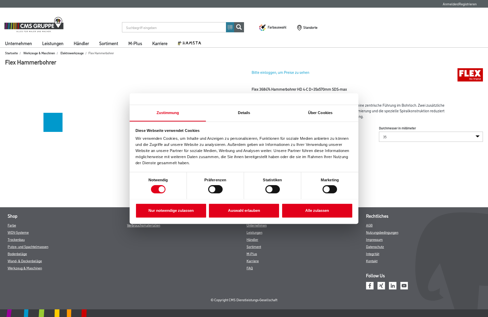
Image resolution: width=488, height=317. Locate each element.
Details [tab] (244, 113)
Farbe (12, 225)
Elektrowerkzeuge (72, 53)
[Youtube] (404, 285)
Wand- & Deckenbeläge (25, 260)
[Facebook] (370, 285)
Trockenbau (16, 239)
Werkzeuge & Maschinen (39, 53)
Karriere (159, 43)
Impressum (374, 239)
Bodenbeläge (17, 253)
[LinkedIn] (392, 285)
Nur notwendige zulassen (171, 210)
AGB (369, 225)
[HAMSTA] (191, 43)
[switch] (217, 189)
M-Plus (135, 43)
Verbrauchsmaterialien (143, 225)
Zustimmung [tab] (168, 113)
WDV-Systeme (18, 232)
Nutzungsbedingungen (382, 232)
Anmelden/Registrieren (460, 3)
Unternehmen (18, 43)
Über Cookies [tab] (320, 113)
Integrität (372, 253)
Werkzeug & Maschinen (25, 267)
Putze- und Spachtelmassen (28, 246)
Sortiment (108, 43)
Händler (81, 43)
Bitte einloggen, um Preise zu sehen (280, 72)
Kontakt (371, 260)
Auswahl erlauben (244, 210)
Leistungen (53, 43)
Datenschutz (375, 246)
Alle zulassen (317, 210)
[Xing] (381, 285)
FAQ (250, 267)
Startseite (11, 53)
